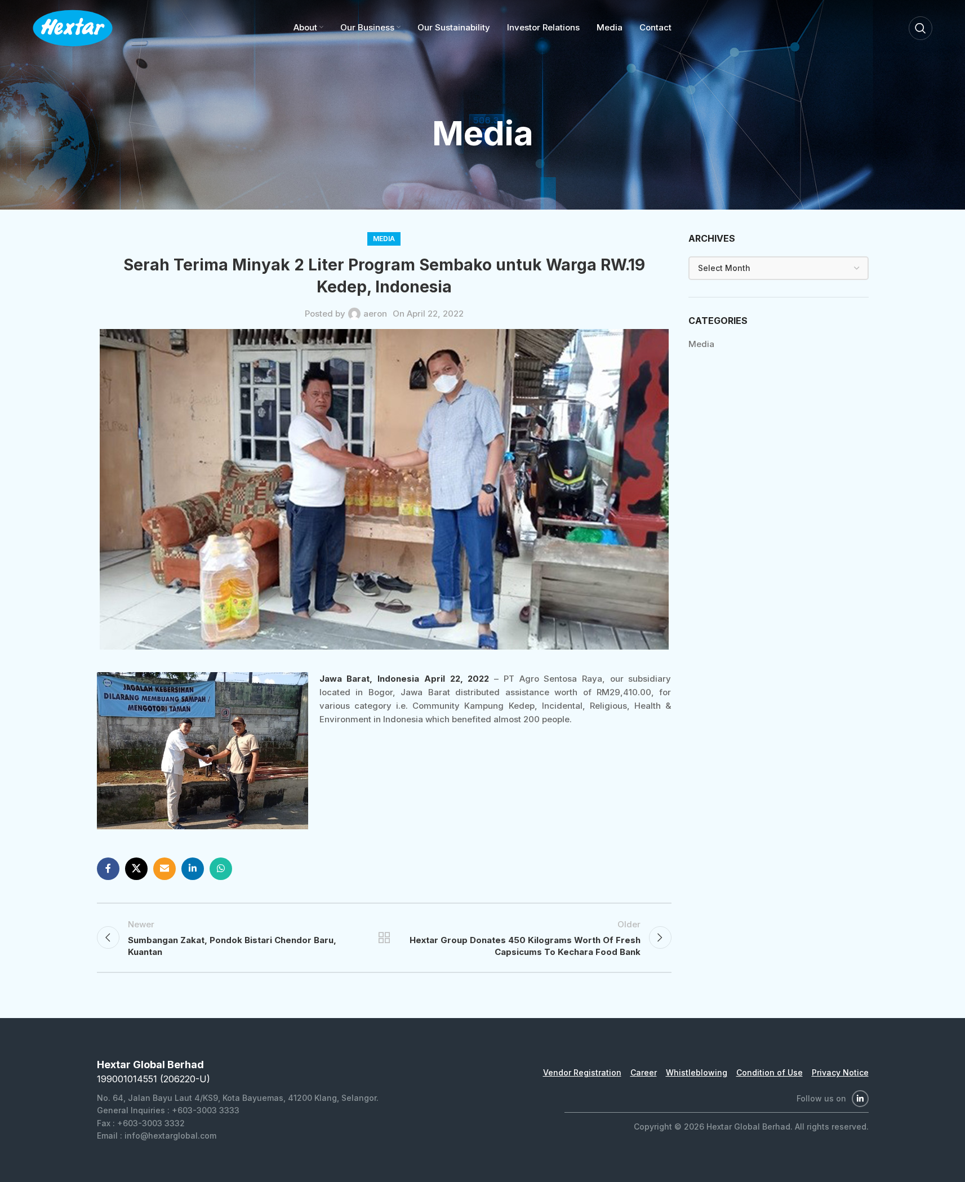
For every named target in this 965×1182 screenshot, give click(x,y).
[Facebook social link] (108, 868)
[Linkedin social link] (192, 868)
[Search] (920, 28)
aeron (375, 313)
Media (384, 238)
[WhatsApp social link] (221, 868)
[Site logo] (73, 27)
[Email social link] (164, 868)
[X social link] (136, 868)
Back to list (383, 937)
